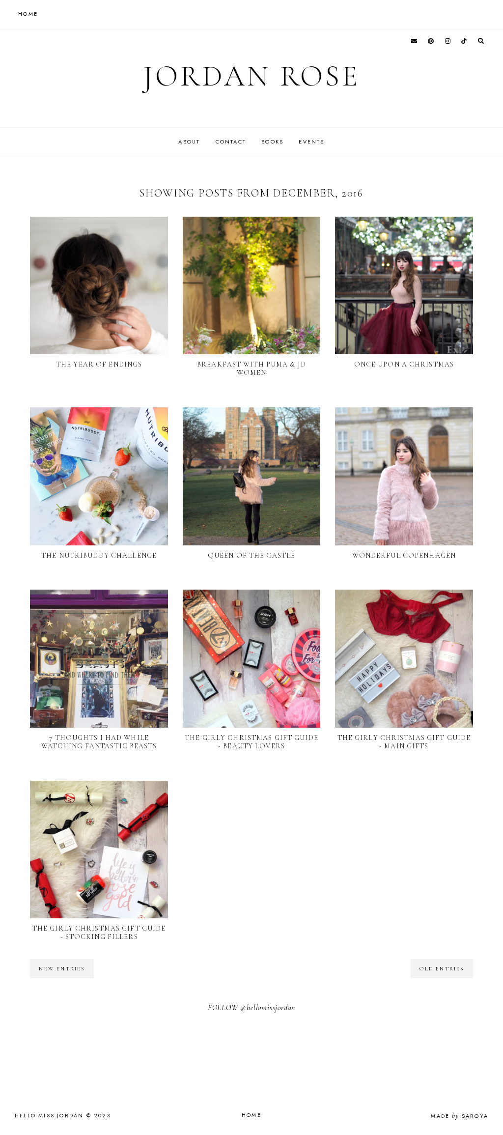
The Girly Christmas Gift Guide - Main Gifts (404, 742)
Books (272, 141)
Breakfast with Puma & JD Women (251, 368)
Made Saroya (459, 1116)
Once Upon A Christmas (404, 364)
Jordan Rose (251, 76)
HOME (28, 14)
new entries (61, 968)
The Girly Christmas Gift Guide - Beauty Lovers (251, 742)
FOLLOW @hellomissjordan (251, 1008)
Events (311, 141)
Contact (231, 141)
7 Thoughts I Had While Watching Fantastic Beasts (99, 742)
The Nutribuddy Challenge (99, 555)
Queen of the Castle (251, 555)
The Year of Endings (99, 364)
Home (251, 1115)
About (189, 141)
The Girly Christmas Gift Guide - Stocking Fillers (99, 932)
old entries (441, 968)
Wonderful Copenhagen (404, 555)
